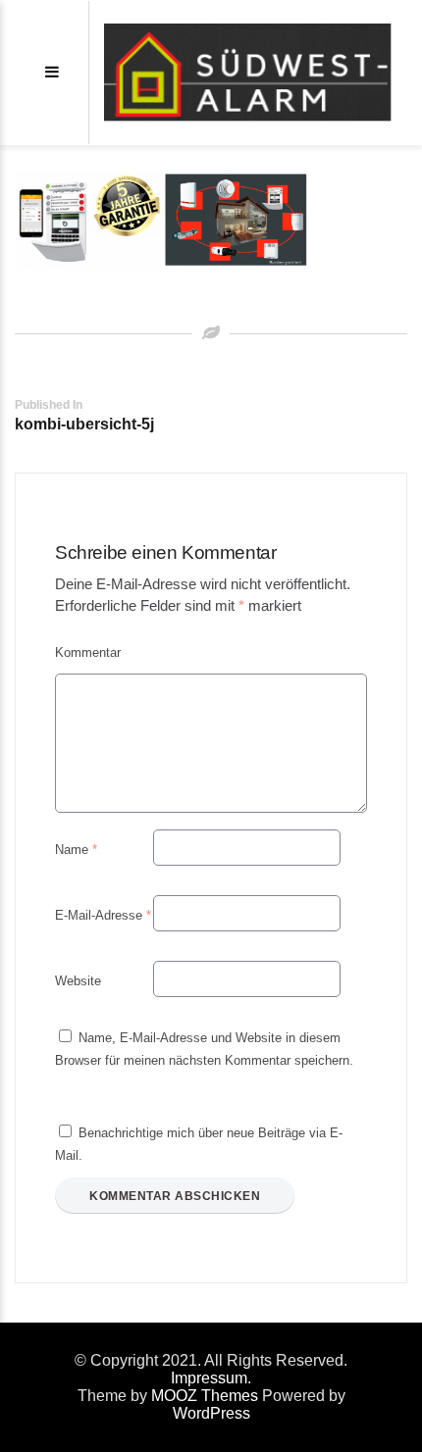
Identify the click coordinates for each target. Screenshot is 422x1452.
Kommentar (88, 652)
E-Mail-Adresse (103, 915)
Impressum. (211, 1378)
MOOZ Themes (204, 1395)
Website (78, 981)
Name (76, 849)
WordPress (211, 1413)
